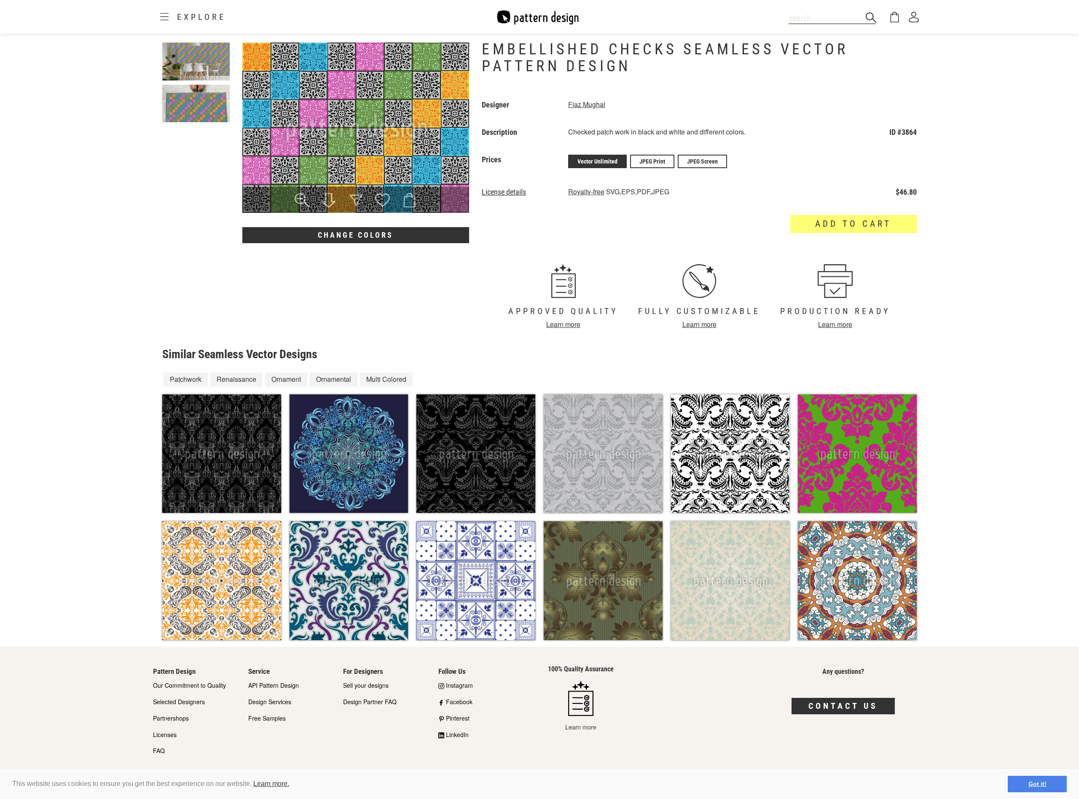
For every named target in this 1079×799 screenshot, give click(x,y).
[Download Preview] (329, 201)
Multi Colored (386, 379)
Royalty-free (586, 191)
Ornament (286, 379)
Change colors (355, 235)
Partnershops (171, 718)
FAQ (159, 750)
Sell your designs (366, 685)
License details (504, 192)
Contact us (843, 706)
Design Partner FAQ (370, 701)
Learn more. (271, 783)
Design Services (269, 701)
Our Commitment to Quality (189, 685)
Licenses (165, 734)
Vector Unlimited (597, 161)
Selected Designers (179, 701)
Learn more (563, 324)
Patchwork (185, 379)
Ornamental (333, 379)
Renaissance (236, 379)
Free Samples (267, 718)
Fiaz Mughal (586, 104)
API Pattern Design (273, 685)
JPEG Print (652, 161)
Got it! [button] (1037, 783)
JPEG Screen (702, 161)
